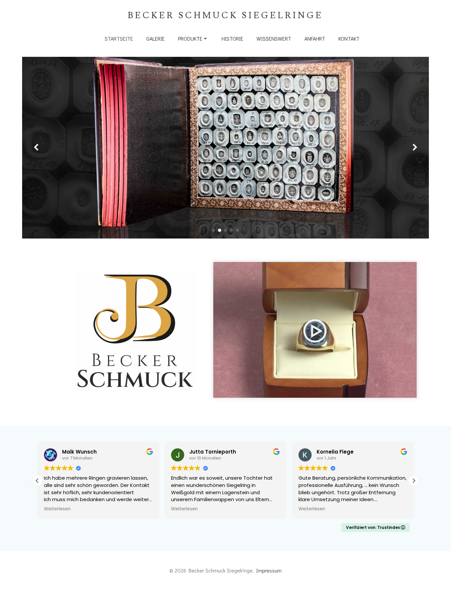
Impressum (269, 570)
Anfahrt (314, 38)
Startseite (119, 38)
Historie (232, 38)
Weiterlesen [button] (57, 509)
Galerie (155, 38)
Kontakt (349, 38)
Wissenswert (274, 38)
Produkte (190, 38)
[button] (213, 230)
